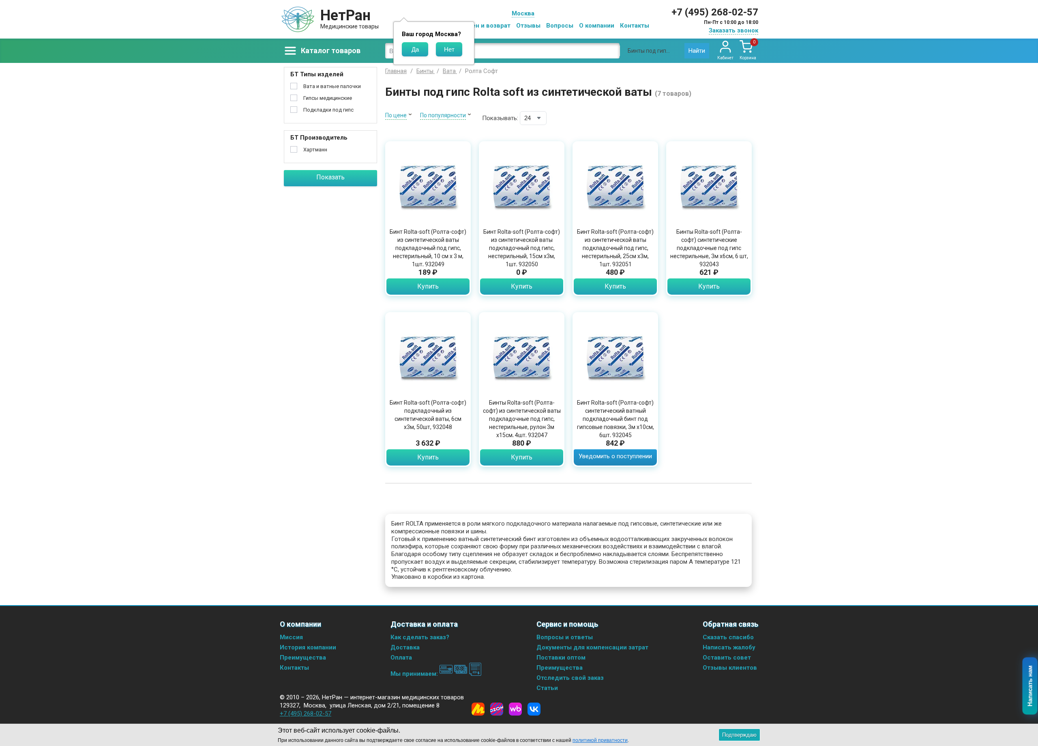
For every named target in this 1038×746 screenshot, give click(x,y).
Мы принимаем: (415, 673)
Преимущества (303, 657)
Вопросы (559, 25)
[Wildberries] (515, 709)
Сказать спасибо (728, 637)
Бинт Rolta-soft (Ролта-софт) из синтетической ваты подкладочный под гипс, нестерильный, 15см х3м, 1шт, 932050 (521, 248)
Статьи (547, 688)
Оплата (401, 657)
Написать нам (1030, 686)
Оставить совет (727, 657)
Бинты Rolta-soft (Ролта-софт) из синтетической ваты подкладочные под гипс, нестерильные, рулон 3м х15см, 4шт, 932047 (522, 418)
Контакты (634, 25)
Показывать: (500, 118)
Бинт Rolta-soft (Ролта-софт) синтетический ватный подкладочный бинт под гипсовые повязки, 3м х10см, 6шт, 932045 (615, 418)
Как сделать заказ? (419, 637)
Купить (428, 286)
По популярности (443, 115)
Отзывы (528, 25)
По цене (396, 115)
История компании (308, 647)
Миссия (291, 637)
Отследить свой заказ (570, 677)
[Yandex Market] (478, 709)
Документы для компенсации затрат (592, 647)
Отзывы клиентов (730, 667)
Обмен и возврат (484, 25)
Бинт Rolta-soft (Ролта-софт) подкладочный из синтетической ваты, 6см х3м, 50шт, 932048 (428, 414)
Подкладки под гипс (328, 110)
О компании (596, 25)
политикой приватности (600, 740)
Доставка (405, 647)
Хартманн (315, 150)
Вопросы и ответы (564, 637)
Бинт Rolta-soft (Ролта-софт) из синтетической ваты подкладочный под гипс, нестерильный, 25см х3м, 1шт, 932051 (615, 248)
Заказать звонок (733, 30)
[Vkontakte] (534, 709)
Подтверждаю (739, 735)
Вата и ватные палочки (332, 86)
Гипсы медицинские (327, 98)
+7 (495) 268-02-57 (714, 12)
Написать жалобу (729, 647)
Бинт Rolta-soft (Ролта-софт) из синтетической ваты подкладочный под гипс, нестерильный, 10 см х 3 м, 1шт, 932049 (428, 248)
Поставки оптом (560, 657)
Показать (330, 177)
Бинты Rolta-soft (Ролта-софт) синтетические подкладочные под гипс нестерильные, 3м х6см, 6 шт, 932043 (709, 248)
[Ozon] (496, 709)
